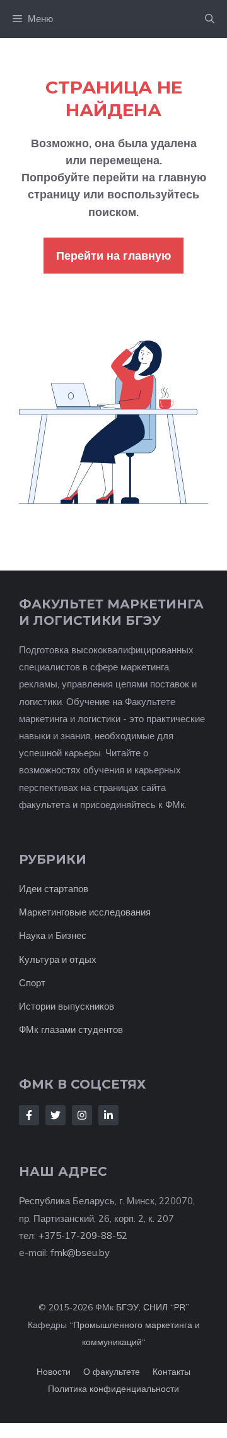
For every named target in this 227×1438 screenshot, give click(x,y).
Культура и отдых (57, 959)
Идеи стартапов (53, 889)
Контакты (171, 1371)
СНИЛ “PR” (166, 1307)
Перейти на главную (113, 255)
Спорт (32, 983)
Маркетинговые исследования (85, 912)
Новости (54, 1371)
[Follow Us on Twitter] (55, 1115)
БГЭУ (127, 1307)
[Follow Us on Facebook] (29, 1115)
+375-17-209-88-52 (82, 1236)
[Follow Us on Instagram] (82, 1115)
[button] (209, 19)
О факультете (111, 1371)
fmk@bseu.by (80, 1253)
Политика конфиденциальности (113, 1388)
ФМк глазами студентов (71, 1030)
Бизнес (70, 935)
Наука (32, 935)
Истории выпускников (66, 1006)
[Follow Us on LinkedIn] (108, 1115)
